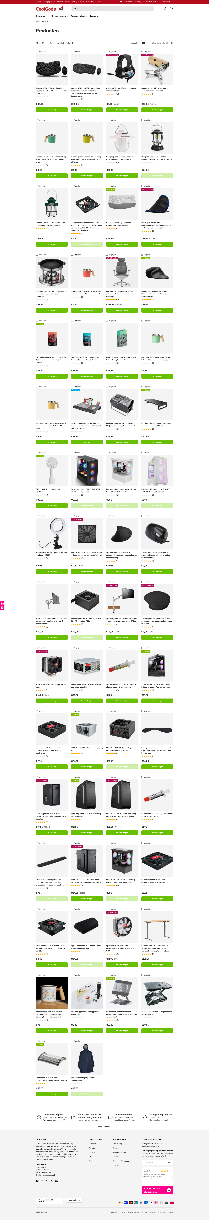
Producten (45, 21)
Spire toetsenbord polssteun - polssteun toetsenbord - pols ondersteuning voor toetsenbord (50, 882)
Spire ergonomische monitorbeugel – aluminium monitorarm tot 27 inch (121, 619)
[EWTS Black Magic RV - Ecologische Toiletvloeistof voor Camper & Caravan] (52, 338)
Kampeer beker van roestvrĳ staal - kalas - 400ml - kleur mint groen (156, 358)
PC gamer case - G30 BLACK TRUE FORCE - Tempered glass (85, 490)
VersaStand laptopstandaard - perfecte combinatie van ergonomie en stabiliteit (121, 1014)
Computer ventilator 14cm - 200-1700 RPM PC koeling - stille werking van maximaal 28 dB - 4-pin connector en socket (86, 227)
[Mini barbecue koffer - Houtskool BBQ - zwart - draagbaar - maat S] (122, 404)
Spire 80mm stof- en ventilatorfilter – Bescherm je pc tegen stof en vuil (86, 553)
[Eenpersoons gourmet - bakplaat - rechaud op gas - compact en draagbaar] (52, 272)
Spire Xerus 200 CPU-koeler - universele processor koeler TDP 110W (120, 948)
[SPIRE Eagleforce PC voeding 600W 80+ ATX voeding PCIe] (87, 599)
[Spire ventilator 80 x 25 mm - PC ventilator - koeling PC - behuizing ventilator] (52, 927)
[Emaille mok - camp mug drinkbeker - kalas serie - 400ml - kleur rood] (87, 272)
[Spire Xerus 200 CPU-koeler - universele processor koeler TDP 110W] (122, 927)
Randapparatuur (78, 16)
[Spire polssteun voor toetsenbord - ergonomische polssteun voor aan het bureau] (157, 729)
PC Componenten (58, 16)
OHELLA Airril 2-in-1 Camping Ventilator (48, 490)
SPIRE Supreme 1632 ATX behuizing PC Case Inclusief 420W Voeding (121, 815)
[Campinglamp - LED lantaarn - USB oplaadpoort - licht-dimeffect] (52, 204)
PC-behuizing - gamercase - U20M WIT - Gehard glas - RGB (121, 490)
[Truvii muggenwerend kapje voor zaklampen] (87, 993)
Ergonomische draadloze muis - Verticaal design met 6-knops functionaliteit (155, 294)
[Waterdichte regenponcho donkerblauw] (87, 1059)
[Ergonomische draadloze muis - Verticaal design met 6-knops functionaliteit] (157, 272)
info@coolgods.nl (48, 1175)
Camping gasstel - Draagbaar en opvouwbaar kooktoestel (155, 89)
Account (92, 1165)
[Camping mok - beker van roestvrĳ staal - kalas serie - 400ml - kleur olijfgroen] (87, 138)
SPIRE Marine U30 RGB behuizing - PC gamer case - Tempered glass (155, 685)
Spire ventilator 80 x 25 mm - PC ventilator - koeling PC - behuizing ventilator (50, 948)
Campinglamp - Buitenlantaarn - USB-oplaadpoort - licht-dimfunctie (156, 158)
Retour (115, 1148)
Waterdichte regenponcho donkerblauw (82, 1079)
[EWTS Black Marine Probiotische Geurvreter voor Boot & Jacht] (87, 338)
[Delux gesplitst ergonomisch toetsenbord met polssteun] (122, 204)
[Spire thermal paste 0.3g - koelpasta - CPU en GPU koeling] (157, 795)
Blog (90, 1161)
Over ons (92, 1144)
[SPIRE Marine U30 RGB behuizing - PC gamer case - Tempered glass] (157, 665)
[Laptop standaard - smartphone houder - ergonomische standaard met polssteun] (87, 404)
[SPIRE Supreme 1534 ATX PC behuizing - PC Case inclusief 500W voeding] (52, 795)
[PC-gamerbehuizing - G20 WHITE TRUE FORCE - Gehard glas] (157, 470)
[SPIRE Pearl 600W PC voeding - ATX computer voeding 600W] (122, 729)
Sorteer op (54, 43)
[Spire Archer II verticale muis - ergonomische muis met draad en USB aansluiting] (157, 533)
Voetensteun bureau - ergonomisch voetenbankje (156, 1013)
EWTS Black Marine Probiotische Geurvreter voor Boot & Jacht (85, 358)
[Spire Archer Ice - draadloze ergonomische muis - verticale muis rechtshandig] (122, 533)
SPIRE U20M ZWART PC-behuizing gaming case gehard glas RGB (120, 881)
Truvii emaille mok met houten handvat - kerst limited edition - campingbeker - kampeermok (49, 1014)
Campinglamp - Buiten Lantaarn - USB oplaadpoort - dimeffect (120, 158)
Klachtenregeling (119, 1152)
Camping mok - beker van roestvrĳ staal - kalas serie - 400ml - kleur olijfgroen (86, 159)
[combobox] (113, 8)
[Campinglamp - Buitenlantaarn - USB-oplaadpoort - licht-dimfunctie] (157, 138)
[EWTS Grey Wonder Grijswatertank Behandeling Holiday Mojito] (122, 338)
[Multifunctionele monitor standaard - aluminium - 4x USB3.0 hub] (157, 404)
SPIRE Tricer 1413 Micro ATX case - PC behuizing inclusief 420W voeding (87, 881)
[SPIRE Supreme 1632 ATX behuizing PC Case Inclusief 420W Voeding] (122, 795)
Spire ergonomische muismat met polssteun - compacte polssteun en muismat (156, 621)
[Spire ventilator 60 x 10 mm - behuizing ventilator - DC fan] (157, 861)
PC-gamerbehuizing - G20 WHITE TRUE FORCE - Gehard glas (155, 490)
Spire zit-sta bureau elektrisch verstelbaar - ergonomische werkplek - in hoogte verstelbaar (155, 948)
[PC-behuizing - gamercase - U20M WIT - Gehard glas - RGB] (122, 470)
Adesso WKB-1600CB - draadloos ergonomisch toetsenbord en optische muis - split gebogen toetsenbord (85, 92)
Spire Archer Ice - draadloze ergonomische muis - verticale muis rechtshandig (121, 555)
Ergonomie (40, 16)
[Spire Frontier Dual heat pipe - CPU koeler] (52, 665)
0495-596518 (45, 1172)
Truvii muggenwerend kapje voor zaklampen (85, 1013)
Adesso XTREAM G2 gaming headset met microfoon (121, 89)
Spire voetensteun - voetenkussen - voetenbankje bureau (87, 947)
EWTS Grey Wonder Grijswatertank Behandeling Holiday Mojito (121, 358)
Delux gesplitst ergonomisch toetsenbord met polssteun (118, 224)
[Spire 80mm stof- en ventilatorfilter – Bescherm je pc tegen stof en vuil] (87, 533)
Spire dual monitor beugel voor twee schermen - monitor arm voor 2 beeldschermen (51, 621)
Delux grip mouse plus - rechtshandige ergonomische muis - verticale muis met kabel (157, 225)
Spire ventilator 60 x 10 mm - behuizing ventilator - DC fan (153, 881)
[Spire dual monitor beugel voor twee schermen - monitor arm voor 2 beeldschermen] (52, 599)
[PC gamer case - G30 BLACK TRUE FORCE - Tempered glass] (87, 470)
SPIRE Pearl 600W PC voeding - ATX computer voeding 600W (121, 749)
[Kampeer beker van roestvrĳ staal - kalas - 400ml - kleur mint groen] (157, 338)
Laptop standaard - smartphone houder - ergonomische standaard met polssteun (86, 426)
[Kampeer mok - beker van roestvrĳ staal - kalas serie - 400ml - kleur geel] (52, 404)
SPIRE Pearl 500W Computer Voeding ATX (87, 749)
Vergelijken (136, 43)
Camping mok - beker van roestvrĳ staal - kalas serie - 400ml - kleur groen (51, 159)
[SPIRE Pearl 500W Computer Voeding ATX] (87, 729)
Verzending (117, 1144)
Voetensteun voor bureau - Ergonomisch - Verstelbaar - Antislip (51, 1079)
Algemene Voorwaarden (122, 1161)
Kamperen (94, 16)
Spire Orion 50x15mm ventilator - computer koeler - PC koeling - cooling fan (50, 750)
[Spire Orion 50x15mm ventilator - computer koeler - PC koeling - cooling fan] (52, 729)
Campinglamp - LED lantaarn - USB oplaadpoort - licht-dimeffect (50, 224)
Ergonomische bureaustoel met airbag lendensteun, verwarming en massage (121, 294)
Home (38, 21)
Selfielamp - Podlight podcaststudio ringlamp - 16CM (51, 553)
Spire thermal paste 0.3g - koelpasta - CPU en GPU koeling (157, 815)
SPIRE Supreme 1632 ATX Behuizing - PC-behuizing (86, 815)
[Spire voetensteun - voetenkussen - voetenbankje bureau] (87, 927)
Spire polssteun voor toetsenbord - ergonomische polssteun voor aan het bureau (156, 750)
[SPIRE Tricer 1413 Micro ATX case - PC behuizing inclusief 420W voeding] (87, 861)
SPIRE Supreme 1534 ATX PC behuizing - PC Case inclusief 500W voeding (51, 816)
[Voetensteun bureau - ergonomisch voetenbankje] (157, 993)
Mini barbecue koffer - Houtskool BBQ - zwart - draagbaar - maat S (120, 424)
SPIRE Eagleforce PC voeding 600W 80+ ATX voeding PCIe (86, 619)
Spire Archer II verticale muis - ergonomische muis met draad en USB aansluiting (155, 555)
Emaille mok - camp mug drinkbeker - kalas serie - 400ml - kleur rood (86, 292)
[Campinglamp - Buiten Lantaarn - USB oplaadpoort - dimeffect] (122, 138)
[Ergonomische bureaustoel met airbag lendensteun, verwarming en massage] (122, 272)
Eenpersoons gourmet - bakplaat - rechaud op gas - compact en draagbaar (51, 294)
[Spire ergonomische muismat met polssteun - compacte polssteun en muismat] (157, 599)
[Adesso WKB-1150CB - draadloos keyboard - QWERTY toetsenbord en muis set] (52, 69)
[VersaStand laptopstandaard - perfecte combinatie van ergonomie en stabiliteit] (122, 993)
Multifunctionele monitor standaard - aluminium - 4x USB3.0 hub (156, 424)
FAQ (121, 2)
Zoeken (116, 1165)
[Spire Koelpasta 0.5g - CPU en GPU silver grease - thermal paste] (122, 665)
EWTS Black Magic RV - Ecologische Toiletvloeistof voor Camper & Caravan (51, 360)
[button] (171, 8)
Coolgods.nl (44, 1212)
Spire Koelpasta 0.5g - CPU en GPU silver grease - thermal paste (121, 685)
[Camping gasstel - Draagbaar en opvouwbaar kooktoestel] (157, 69)
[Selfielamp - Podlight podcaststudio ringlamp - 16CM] (52, 533)
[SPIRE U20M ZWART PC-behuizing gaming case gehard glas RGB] (122, 861)
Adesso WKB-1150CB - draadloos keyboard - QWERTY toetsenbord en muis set (51, 91)
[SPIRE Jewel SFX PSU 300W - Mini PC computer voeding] (87, 665)
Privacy (116, 1157)
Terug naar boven (104, 1126)
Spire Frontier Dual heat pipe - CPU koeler (51, 685)
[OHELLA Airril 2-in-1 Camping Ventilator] (52, 470)
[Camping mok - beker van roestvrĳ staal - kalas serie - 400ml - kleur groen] (52, 138)
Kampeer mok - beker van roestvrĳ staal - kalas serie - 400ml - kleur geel (51, 426)
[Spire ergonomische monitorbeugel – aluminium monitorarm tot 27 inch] (122, 599)
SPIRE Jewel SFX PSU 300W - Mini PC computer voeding (86, 685)
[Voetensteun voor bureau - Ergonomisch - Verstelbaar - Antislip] (52, 1059)
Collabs (92, 1152)
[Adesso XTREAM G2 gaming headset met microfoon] (122, 69)
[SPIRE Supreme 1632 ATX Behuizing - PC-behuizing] (87, 795)
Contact (129, 2)
